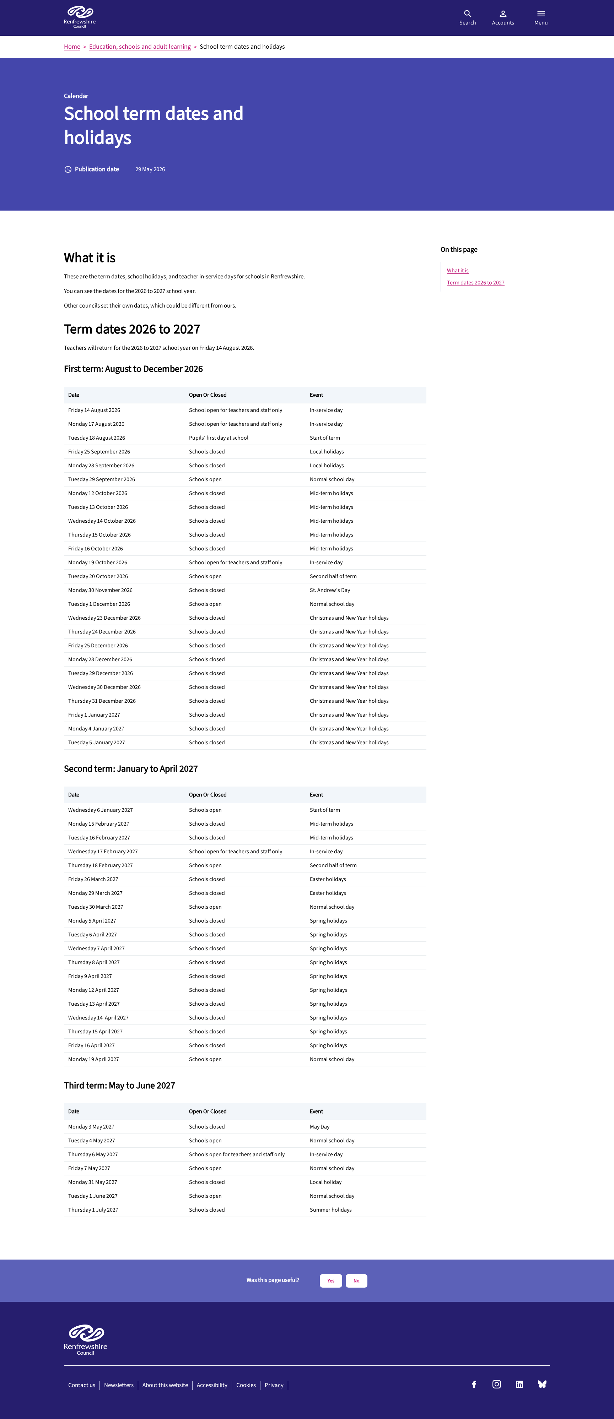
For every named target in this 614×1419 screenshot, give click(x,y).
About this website (165, 1385)
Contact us (81, 1385)
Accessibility (212, 1385)
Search (467, 23)
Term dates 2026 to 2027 (476, 283)
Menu (541, 23)
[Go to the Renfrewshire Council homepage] (80, 18)
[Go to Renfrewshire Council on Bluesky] (542, 1387)
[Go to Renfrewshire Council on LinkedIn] (519, 1387)
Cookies (246, 1385)
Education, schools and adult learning (140, 46)
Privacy (274, 1385)
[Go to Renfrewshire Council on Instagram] (496, 1387)
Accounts (503, 23)
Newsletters (119, 1385)
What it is (458, 270)
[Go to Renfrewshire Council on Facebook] (474, 1387)
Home (72, 46)
